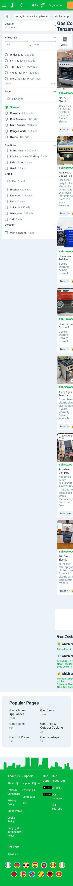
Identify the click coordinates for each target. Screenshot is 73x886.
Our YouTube (57, 806)
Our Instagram (58, 796)
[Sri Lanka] (23, 874)
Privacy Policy (11, 802)
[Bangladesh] (14, 874)
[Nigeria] (8, 865)
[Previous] (56, 616)
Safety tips (28, 790)
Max (36, 44)
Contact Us (28, 796)
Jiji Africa (12, 854)
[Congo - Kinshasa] (32, 874)
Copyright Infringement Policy (14, 832)
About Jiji (12, 783)
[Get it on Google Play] (47, 795)
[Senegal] (53, 865)
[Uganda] (26, 865)
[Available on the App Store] (47, 788)
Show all (15, 107)
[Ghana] (35, 865)
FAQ (24, 803)
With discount (22, 233)
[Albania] (50, 874)
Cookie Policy (11, 819)
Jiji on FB (57, 787)
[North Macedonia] (59, 874)
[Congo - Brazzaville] (41, 874)
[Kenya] (17, 865)
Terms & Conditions (13, 792)
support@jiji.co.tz (32, 783)
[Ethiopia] (44, 865)
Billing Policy (14, 810)
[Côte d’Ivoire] (62, 865)
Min (8, 44)
